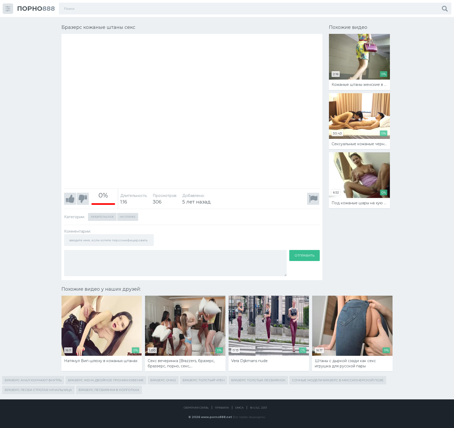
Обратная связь (196, 407)
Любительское (102, 216)
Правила (222, 407)
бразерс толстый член (204, 380)
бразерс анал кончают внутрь (33, 380)
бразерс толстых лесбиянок (258, 380)
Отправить (304, 255)
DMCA (239, 407)
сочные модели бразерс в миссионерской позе (338, 380)
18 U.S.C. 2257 (258, 407)
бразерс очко (163, 380)
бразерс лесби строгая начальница (38, 390)
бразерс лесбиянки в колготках (109, 390)
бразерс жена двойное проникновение (106, 380)
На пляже (128, 216)
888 (36, 8)
